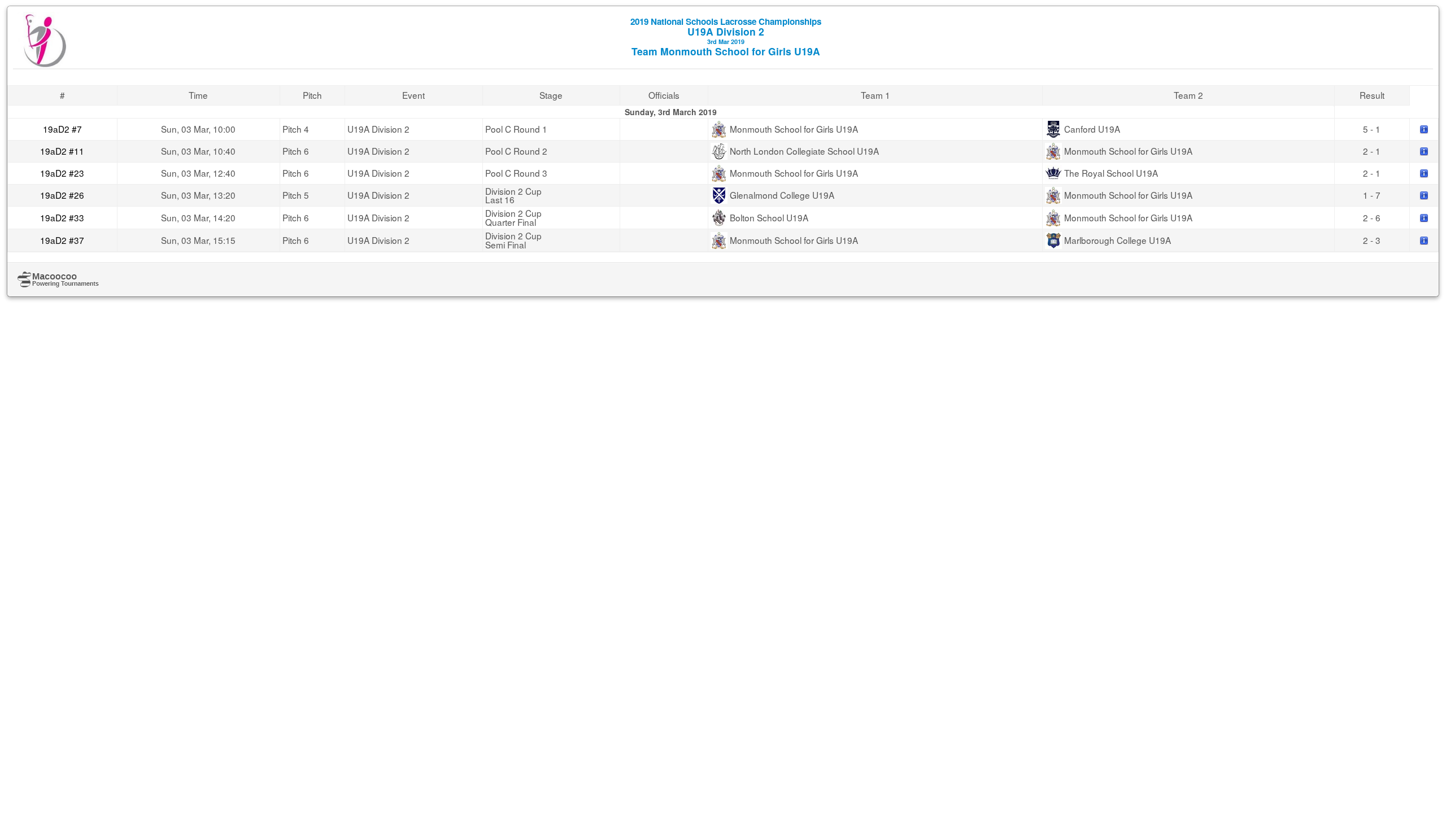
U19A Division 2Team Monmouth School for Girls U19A (725, 36)
